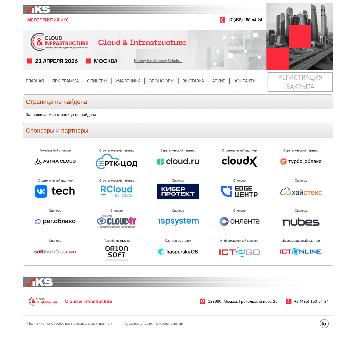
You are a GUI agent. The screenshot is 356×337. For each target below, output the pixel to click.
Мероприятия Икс (48, 20)
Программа (65, 81)
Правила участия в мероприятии (153, 323)
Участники (127, 81)
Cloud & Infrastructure (142, 42)
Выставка (193, 81)
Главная (35, 81)
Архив (218, 81)
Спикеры (97, 81)
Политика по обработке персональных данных (69, 323)
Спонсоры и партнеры (57, 130)
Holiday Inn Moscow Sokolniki (158, 61)
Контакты (245, 81)
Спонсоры (161, 81)
